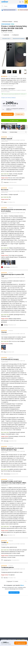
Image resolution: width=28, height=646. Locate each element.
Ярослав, (6, 577)
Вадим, (5, 202)
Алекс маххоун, (7, 474)
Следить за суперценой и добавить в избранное (15, 109)
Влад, (5, 352)
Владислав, (6, 182)
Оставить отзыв (14, 120)
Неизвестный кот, (7, 560)
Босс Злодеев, (7, 267)
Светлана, (6, 325)
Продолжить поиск (14, 592)
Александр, (6, 441)
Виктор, (5, 535)
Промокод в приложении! (9, 9)
